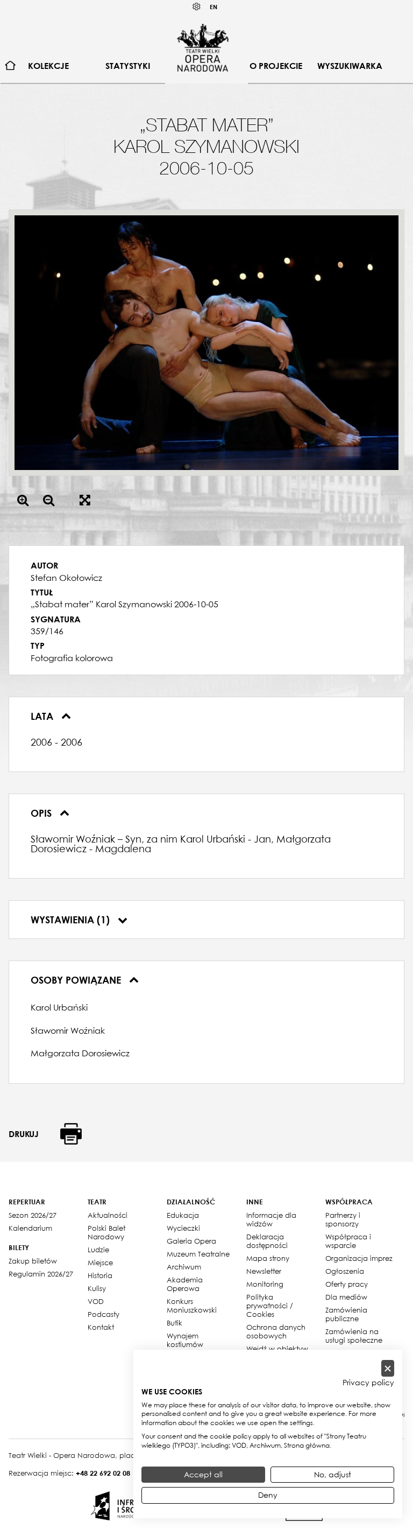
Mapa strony (267, 1258)
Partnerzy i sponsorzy (342, 1219)
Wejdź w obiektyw (277, 1348)
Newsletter (263, 1271)
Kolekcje (48, 65)
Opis (42, 813)
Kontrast (197, 6)
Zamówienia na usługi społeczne (353, 1335)
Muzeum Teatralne (198, 1254)
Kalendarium (30, 1228)
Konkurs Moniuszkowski (192, 1305)
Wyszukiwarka (349, 65)
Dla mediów (346, 1297)
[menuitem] (10, 66)
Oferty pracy (346, 1284)
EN (213, 6)
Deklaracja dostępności (267, 1241)
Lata (43, 716)
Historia (100, 1275)
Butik (174, 1322)
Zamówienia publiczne (346, 1314)
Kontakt (101, 1327)
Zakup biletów (33, 1261)
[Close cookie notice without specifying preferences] (387, 1368)
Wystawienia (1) (71, 919)
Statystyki (127, 65)
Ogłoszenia (344, 1271)
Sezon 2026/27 (32, 1215)
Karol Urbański (59, 1007)
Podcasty (103, 1314)
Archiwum (184, 1267)
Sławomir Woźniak (68, 1030)
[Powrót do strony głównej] (203, 47)
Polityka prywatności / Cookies (269, 1305)
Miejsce (100, 1262)
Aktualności (107, 1215)
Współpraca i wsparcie (348, 1241)
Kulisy (97, 1288)
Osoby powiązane (77, 980)
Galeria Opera (191, 1241)
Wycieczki (183, 1228)
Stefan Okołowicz (66, 577)
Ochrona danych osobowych (275, 1331)
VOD (96, 1301)
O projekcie (276, 65)
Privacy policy (368, 1382)
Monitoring (264, 1284)
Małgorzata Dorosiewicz (80, 1053)
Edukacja (183, 1215)
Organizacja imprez (359, 1258)
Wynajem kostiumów (185, 1340)
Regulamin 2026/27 (41, 1274)
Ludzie (98, 1249)
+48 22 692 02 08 (103, 1473)
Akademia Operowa (185, 1284)
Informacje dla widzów (271, 1219)
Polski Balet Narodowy (106, 1232)
